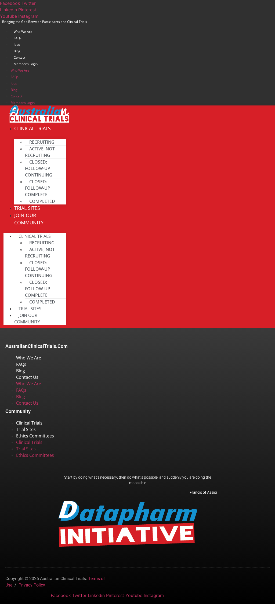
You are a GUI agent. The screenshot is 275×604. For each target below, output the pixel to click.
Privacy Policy (32, 585)
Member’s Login (26, 64)
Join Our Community (29, 219)
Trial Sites (26, 429)
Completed (42, 201)
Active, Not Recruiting (40, 152)
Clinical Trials (32, 128)
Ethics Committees (35, 436)
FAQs (17, 38)
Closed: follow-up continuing (38, 168)
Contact (19, 57)
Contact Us (27, 377)
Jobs (17, 44)
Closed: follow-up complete (37, 188)
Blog (17, 51)
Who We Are (23, 31)
